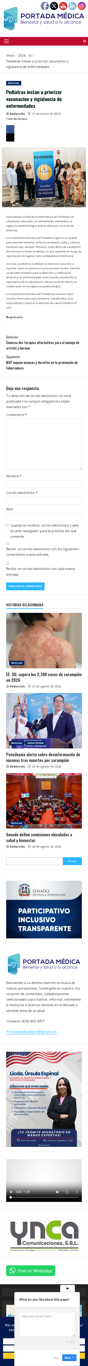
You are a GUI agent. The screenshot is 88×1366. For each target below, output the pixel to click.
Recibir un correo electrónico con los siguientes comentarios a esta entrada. (42, 552)
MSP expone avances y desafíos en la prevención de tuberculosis (42, 362)
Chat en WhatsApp (35, 1271)
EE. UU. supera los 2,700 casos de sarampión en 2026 (44, 677)
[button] (6, 41)
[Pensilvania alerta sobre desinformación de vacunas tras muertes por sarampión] (44, 720)
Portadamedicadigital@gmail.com (31, 1031)
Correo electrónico (21, 492)
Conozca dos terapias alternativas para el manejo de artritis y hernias (42, 343)
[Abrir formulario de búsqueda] (84, 41)
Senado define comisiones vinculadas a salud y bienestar (39, 837)
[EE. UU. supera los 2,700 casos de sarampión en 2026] (44, 640)
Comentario (16, 414)
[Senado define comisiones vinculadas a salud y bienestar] (44, 801)
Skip (56, 1357)
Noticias (13, 83)
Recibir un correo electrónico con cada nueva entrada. (40, 571)
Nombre (14, 476)
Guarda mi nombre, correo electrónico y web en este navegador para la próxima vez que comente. (44, 531)
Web (9, 509)
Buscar (72, 861)
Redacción (17, 114)
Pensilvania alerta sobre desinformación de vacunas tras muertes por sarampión (43, 757)
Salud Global (35, 743)
